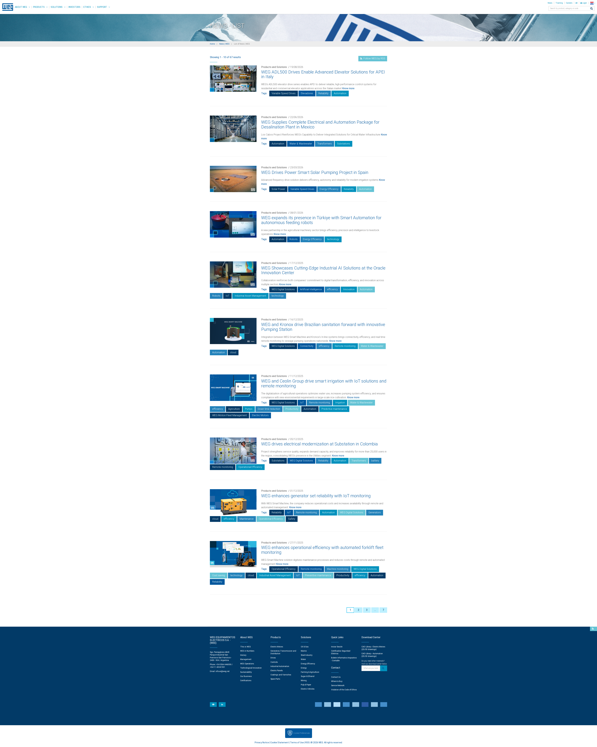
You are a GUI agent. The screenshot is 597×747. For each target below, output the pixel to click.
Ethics (87, 7)
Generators (374, 512)
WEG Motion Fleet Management (229, 415)
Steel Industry (306, 655)
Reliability (323, 93)
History (243, 655)
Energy (304, 668)
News (550, 3)
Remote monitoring (345, 346)
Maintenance (247, 518)
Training (559, 3)
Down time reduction (269, 408)
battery (375, 460)
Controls (274, 662)
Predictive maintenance (334, 408)
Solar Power (278, 189)
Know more (348, 88)
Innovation (349, 289)
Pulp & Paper (306, 685)
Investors (74, 7)
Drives (273, 658)
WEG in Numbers (247, 651)
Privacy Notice (262, 742)
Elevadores (307, 93)
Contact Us (336, 677)
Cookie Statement (279, 742)
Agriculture (234, 408)
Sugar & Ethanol (307, 676)
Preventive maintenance (318, 575)
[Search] (591, 9)
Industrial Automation (280, 666)
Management (245, 659)
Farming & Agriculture (310, 672)
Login (584, 3)
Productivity (291, 408)
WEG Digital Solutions (283, 289)
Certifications (245, 680)
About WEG (21, 7)
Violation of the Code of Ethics (344, 690)
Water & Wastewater (300, 143)
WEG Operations (247, 664)
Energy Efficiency (329, 189)
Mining (304, 680)
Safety (291, 518)
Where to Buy (336, 681)
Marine (304, 651)
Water (303, 659)
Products (39, 7)
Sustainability (246, 672)
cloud (233, 352)
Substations (343, 143)
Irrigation (340, 402)
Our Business (246, 676)
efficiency (332, 289)
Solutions (56, 7)
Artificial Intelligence (311, 289)
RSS (307, 742)
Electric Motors (260, 415)
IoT (227, 295)
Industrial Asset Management (250, 295)
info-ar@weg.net (222, 671)
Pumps (248, 408)
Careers (569, 3)
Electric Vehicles (308, 689)
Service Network (337, 685)
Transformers (324, 143)
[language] (592, 3)
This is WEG (245, 647)
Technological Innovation (251, 668)
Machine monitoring (337, 568)
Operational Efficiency (250, 467)
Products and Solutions (274, 67)
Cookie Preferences (301, 733)
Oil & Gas (305, 647)
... (375, 609)
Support (102, 7)
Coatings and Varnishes (281, 675)
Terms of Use (297, 742)
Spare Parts (275, 679)
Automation (340, 93)
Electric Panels (277, 670)
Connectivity (306, 346)
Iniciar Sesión (336, 647)
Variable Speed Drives (284, 93)
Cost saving (218, 575)
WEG (6, 7)
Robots (293, 239)
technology (333, 239)
